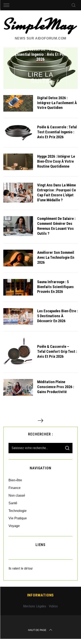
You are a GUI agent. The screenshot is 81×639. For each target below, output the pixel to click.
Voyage (14, 526)
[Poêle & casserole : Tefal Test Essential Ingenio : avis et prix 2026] (18, 132)
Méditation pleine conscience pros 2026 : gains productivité (55, 387)
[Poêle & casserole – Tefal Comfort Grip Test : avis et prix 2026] (18, 351)
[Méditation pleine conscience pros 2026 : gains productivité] (18, 387)
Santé (13, 503)
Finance (15, 488)
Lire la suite (40, 77)
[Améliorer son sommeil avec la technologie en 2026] (18, 258)
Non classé (17, 495)
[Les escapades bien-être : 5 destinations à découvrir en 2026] (18, 316)
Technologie (18, 511)
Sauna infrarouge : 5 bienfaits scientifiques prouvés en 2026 (55, 287)
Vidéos (53, 606)
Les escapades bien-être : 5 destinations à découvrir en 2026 (57, 316)
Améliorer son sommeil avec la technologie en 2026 (55, 257)
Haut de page (37, 630)
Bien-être (15, 480)
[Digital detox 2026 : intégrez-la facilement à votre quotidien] (18, 103)
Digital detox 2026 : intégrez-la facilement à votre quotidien (57, 103)
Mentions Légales (34, 606)
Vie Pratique (18, 518)
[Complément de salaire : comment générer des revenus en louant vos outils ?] (18, 226)
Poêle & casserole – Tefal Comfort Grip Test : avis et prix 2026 (57, 351)
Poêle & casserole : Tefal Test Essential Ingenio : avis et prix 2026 (57, 132)
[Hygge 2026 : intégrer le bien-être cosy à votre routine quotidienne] (18, 162)
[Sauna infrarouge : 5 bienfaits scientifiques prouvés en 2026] (18, 287)
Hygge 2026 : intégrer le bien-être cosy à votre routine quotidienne (56, 161)
